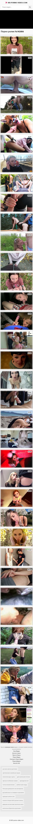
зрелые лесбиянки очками (10, 781)
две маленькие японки (23, 777)
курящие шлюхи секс (9, 797)
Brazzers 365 (16, 763)
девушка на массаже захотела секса (13, 804)
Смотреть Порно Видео (16, 759)
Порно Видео (16, 757)
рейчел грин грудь (22, 785)
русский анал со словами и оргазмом (13, 793)
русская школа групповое (10, 769)
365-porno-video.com (17, 2)
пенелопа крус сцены (9, 777)
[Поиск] (30, 7)
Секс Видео (16, 751)
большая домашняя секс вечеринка (13, 789)
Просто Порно (16, 755)
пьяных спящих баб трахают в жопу (13, 800)
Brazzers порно (16, 753)
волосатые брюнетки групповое (12, 808)
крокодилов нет (24, 781)
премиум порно (9, 747)
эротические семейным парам (11, 773)
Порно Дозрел (16, 761)
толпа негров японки (8, 785)
